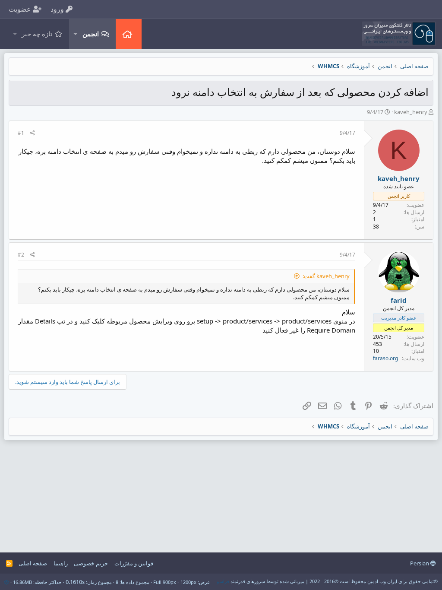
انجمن (90, 33)
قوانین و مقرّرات (133, 563)
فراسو (223, 581)
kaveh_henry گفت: (326, 276)
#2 (21, 254)
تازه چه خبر (37, 33)
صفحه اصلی (129, 34)
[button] (75, 34)
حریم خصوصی (91, 563)
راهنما (61, 563)
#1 (21, 132)
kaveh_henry (410, 112)
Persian (420, 563)
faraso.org (385, 358)
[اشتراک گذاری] (32, 133)
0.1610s (75, 582)
